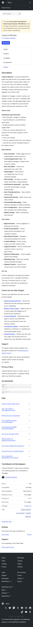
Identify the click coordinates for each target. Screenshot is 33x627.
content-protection (26, 509)
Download (6, 42)
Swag (20, 581)
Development (7, 62)
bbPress (5, 593)
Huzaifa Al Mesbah (10, 38)
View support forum (8, 547)
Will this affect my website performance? (9, 439)
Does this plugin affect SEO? (11, 404)
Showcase (20, 558)
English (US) (28, 506)
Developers (5, 578)
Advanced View (7, 521)
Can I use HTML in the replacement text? (8, 409)
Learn (3, 572)
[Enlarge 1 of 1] (29, 386)
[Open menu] (30, 2)
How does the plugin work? (10, 434)
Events (19, 575)
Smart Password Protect (12, 301)
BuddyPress (6, 596)
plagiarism (28, 516)
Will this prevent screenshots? (11, 415)
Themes (19, 561)
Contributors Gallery (11, 326)
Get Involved (21, 572)
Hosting (4, 564)
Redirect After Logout (11, 308)
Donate (20, 578)
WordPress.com (7, 587)
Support (5, 67)
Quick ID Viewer (9, 334)
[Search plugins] (19, 13)
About (3, 558)
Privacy (4, 567)
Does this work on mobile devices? (13, 451)
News (3, 561)
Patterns (20, 567)
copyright (28, 513)
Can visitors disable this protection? (13, 446)
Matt (4, 590)
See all (29, 534)
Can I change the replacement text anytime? (10, 456)
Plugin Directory (6, 7)
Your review (5, 534)
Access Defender (10, 316)
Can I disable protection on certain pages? (9, 421)
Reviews (6, 54)
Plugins (19, 564)
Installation (6, 58)
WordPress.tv (7, 581)
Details (5, 49)
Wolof (7, 604)
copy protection (20, 513)
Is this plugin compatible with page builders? (9, 427)
